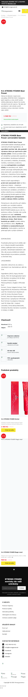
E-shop (3, 15)
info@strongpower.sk (10, 7)
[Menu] (19, 11)
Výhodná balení (11, 15)
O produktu (4, 131)
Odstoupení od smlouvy (9, 614)
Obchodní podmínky (8, 611)
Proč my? (5, 628)
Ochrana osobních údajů (9, 618)
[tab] (11, 131)
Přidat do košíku (9, 430)
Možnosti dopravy (7, 605)
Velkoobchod (6, 631)
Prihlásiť (21, 588)
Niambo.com (12, 3)
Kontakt (4, 634)
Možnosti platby (7, 608)
